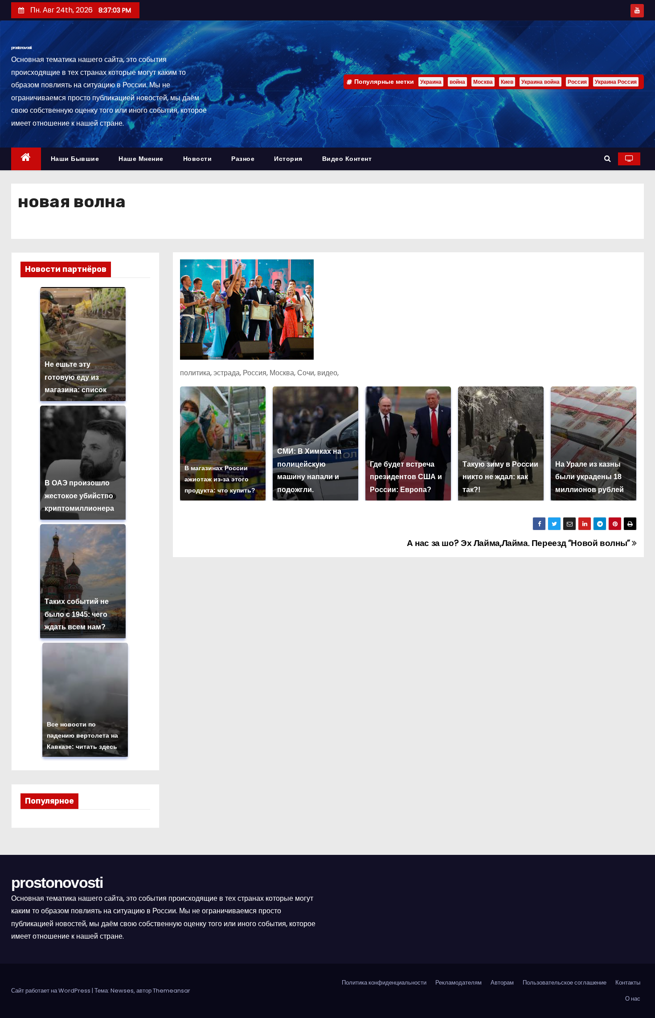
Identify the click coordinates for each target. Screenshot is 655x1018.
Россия (577, 82)
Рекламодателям (458, 982)
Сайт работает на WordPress (51, 990)
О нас (632, 998)
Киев (507, 82)
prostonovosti (21, 47)
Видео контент (347, 158)
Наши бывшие (75, 158)
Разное (242, 158)
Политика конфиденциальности (384, 982)
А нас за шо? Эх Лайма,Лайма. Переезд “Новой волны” (519, 543)
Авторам (502, 982)
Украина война (540, 82)
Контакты (627, 982)
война (457, 82)
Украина (431, 82)
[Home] (26, 159)
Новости (197, 158)
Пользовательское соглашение (564, 982)
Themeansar (171, 990)
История (288, 158)
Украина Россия (616, 82)
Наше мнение (141, 158)
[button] (607, 158)
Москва (483, 82)
